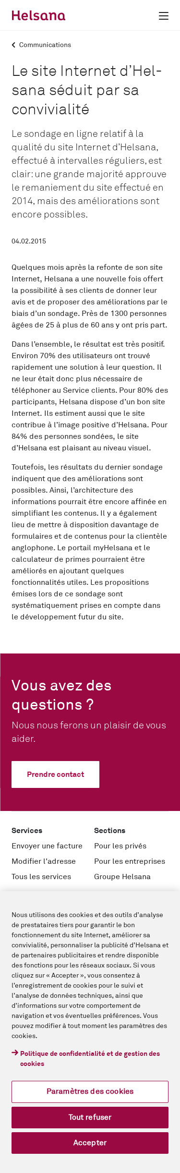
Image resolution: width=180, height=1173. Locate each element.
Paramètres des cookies (90, 1091)
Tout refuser (90, 1117)
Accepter (90, 1143)
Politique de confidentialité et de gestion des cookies (90, 1059)
